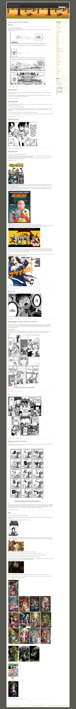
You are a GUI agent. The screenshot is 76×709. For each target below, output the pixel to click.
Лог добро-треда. (22, 17)
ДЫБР (10, 698)
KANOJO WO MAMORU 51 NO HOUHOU (18, 441)
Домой (9, 17)
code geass (58, 26)
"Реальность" (59, 23)
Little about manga (13, 89)
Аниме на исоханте (11, 331)
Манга (13, 86)
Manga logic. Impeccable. (14, 119)
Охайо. (17, 17)
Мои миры (58, 49)
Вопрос (58, 38)
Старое (58, 68)
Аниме (58, 35)
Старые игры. (29, 17)
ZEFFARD (60, 17)
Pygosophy (34, 17)
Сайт (57, 65)
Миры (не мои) (59, 48)
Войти (57, 80)
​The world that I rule (11, 92)
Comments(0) (17, 86)
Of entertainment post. (13, 101)
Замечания (10, 86)
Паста (57, 54)
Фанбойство (58, 71)
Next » (31, 701)
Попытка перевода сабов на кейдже (13, 332)
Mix (10, 512)
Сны (57, 67)
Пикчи (17, 698)
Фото (57, 74)
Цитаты (58, 75)
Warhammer (58, 32)
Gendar (10, 90)
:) (9, 394)
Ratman (9, 247)
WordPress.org (59, 84)
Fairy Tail (11, 24)
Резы (57, 62)
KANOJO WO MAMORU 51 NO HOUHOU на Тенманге (16, 445)
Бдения (58, 36)
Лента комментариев (60, 83)
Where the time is (14, 5)
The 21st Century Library (41, 17)
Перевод (58, 55)
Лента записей (59, 81)
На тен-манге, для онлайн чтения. (13, 330)
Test (57, 29)
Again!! (47, 254)
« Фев (57, 94)
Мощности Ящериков (60, 51)
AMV (57, 25)
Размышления (59, 61)
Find (59, 6)
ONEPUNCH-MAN (11, 223)
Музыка (58, 52)
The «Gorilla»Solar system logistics (51, 17)
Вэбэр (57, 39)
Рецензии (58, 64)
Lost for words (12, 291)
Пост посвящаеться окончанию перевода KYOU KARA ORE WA (23, 321)
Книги (57, 45)
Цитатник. (13, 17)
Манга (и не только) (13, 151)
